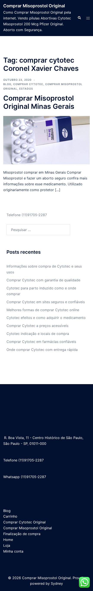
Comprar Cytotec (28, 84)
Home (8, 539)
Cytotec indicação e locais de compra (37, 333)
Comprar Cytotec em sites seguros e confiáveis (45, 302)
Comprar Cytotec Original (24, 522)
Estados (26, 88)
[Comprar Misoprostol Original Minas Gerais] (46, 140)
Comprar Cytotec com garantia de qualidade (43, 280)
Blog (7, 84)
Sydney (57, 583)
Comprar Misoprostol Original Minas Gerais (38, 102)
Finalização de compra (21, 534)
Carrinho (10, 516)
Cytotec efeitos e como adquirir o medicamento (46, 317)
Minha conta (13, 551)
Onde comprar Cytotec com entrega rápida (42, 349)
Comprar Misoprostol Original (34, 5)
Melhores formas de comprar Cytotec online (42, 310)
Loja (6, 545)
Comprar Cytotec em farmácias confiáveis (41, 341)
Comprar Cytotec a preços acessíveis (37, 325)
